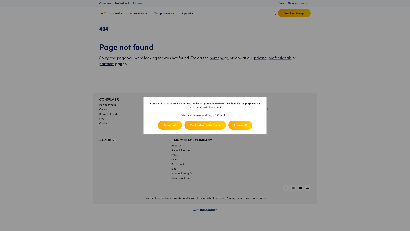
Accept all (169, 125)
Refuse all (240, 125)
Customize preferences (205, 125)
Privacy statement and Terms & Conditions (205, 115)
